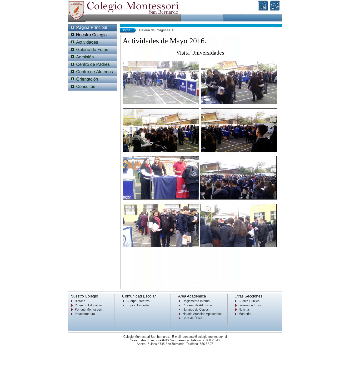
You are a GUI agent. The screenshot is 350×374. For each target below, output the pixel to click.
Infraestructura (85, 314)
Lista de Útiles (192, 318)
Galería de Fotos (250, 305)
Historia (80, 301)
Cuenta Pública (249, 301)
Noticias (244, 309)
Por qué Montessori (88, 309)
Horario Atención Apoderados (202, 314)
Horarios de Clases (196, 309)
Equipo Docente (138, 305)
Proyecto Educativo (88, 305)
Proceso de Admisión (197, 305)
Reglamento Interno (196, 301)
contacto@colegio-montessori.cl (205, 336)
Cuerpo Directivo (138, 301)
